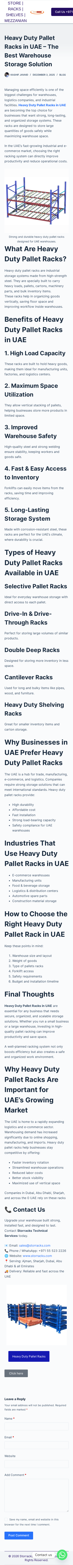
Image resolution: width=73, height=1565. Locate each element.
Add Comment (15, 1475)
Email (9, 1437)
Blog (62, 74)
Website (10, 1456)
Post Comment (18, 1535)
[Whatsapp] (62, 1555)
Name (9, 1418)
